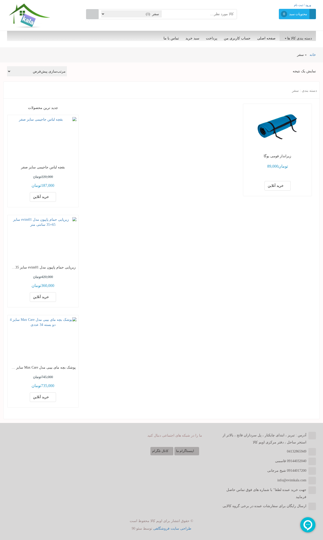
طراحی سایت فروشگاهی (172, 528)
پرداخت (211, 38)
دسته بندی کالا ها (299, 38)
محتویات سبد (298, 14)
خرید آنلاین (276, 186)
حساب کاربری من (237, 38)
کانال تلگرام (160, 451)
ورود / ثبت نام (303, 5)
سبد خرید (192, 38)
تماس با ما (171, 38)
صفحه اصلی (266, 38)
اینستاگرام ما (185, 451)
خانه (313, 55)
